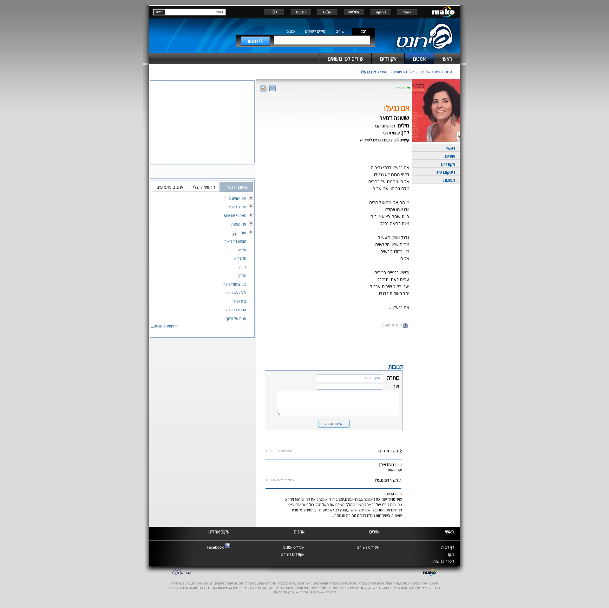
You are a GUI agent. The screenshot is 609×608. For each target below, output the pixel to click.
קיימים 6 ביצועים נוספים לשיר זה (384, 140)
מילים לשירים (315, 31)
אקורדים (448, 164)
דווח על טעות (392, 325)
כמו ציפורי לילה (234, 284)
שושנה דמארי (391, 72)
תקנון (450, 554)
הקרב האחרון (236, 207)
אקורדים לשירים (292, 554)
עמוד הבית (443, 72)
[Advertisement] (333, 345)
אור (243, 232)
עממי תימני (391, 133)
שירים (340, 31)
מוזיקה (381, 12)
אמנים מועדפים (169, 187)
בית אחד (239, 301)
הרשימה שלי (204, 187)
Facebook (215, 547)
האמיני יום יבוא (235, 215)
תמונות (449, 180)
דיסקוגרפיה (445, 172)
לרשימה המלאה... (164, 326)
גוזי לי (242, 267)
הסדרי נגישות (443, 561)
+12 (274, 12)
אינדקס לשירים (368, 547)
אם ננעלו (368, 72)
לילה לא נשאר (235, 292)
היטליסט (354, 12)
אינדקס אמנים (293, 547)
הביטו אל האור (235, 241)
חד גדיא (240, 258)
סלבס (327, 12)
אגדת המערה (236, 310)
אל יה (242, 250)
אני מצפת (238, 224)
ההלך (242, 275)
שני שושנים (237, 198)
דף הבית (447, 547)
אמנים (291, 31)
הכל (363, 31)
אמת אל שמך (236, 318)
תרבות (301, 12)
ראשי (407, 12)
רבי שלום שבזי (384, 126)
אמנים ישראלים (418, 72)
